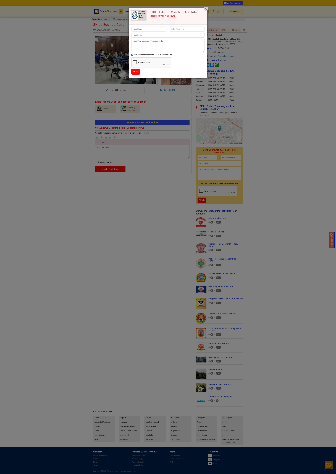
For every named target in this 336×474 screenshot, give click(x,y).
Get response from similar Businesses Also (153, 55)
